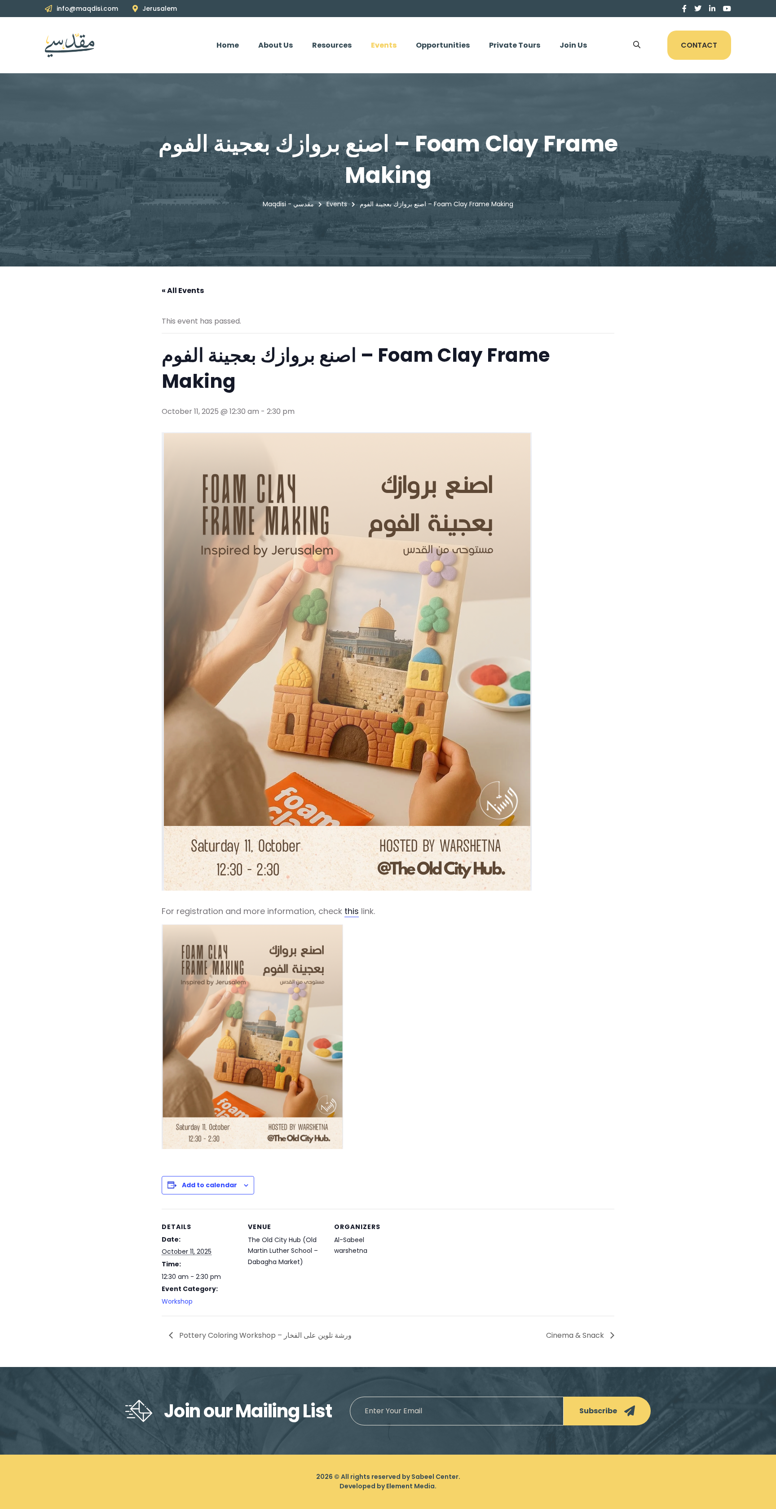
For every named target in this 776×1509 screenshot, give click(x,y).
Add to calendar (209, 1185)
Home (227, 45)
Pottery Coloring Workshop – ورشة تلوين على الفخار (264, 1335)
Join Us (573, 45)
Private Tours (514, 45)
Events (384, 45)
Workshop (177, 1301)
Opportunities (443, 45)
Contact (699, 45)
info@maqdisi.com (87, 8)
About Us (275, 45)
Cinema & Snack (576, 1335)
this (351, 911)
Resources (332, 45)
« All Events (183, 290)
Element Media (410, 1486)
